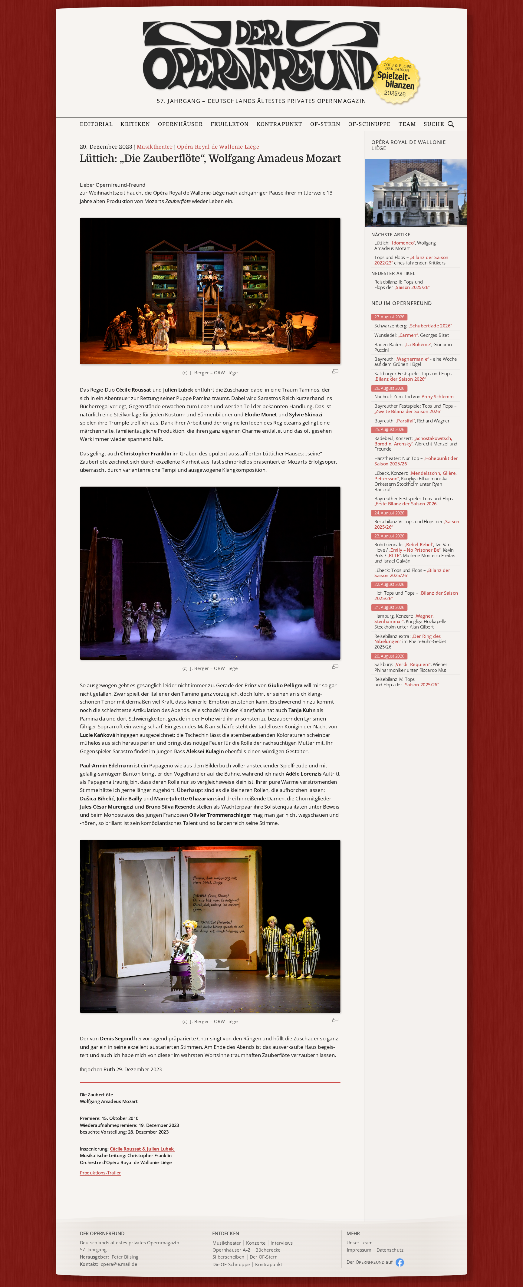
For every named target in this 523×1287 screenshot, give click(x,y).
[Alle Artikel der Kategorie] (416, 193)
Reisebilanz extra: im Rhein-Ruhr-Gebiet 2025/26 (410, 642)
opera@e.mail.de (119, 1264)
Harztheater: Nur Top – (416, 461)
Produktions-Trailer (100, 1173)
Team (407, 124)
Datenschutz (390, 1250)
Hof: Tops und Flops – (416, 596)
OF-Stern (325, 124)
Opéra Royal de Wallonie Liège (218, 146)
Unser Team (360, 1242)
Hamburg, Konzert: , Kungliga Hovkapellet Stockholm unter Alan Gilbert (411, 622)
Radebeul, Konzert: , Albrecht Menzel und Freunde (415, 444)
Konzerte (255, 1243)
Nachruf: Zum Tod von (414, 397)
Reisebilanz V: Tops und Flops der (416, 524)
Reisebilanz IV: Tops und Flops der (406, 682)
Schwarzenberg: (413, 326)
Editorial (96, 124)
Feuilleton (230, 124)
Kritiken (135, 124)
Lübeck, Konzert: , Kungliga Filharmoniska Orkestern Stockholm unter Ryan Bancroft (415, 481)
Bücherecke (268, 1250)
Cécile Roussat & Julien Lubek (142, 1149)
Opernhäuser (180, 124)
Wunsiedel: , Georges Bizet (411, 335)
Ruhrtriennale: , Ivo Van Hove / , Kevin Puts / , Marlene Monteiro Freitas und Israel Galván (414, 552)
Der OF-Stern (264, 1257)
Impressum (359, 1250)
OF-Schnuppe (369, 124)
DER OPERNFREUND (102, 1233)
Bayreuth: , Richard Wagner (412, 421)
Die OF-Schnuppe (231, 1264)
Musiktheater (155, 146)
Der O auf (370, 1262)
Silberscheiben (228, 1257)
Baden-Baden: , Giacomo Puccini (413, 347)
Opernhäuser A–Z (231, 1250)
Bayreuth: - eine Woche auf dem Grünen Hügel (415, 361)
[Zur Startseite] (261, 55)
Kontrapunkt (279, 124)
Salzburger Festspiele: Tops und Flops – (414, 376)
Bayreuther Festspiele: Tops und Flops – (415, 408)
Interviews (282, 1243)
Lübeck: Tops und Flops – (412, 573)
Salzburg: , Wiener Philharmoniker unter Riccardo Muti (411, 667)
